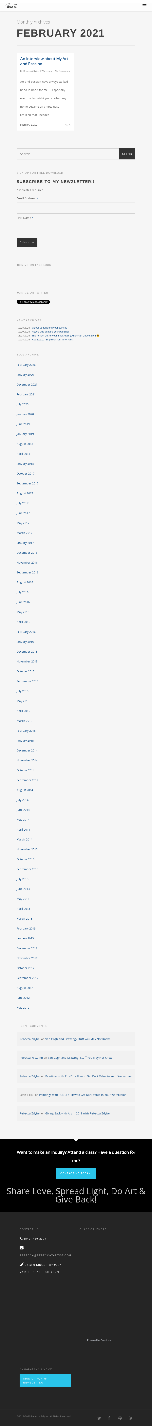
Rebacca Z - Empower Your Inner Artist (52, 339)
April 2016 (23, 622)
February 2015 (26, 730)
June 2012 (23, 998)
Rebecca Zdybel (31, 70)
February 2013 (26, 928)
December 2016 (27, 552)
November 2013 (27, 849)
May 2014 (23, 819)
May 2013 (23, 899)
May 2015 (23, 701)
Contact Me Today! (76, 1173)
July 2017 (22, 503)
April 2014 (23, 829)
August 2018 (25, 444)
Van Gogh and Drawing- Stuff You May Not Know (77, 1039)
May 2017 (23, 523)
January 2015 (25, 740)
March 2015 (24, 721)
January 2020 (25, 414)
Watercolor (47, 70)
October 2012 (25, 968)
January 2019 (25, 434)
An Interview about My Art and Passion (44, 61)
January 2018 (25, 463)
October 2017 (25, 473)
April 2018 (23, 454)
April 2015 (23, 711)
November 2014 (27, 760)
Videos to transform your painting (49, 327)
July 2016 (22, 592)
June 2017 (23, 513)
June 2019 (23, 424)
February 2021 (26, 394)
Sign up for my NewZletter (35, 1380)
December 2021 (27, 384)
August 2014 (25, 790)
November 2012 (27, 958)
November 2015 (27, 661)
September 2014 (27, 780)
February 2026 (26, 365)
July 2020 (22, 404)
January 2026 (25, 374)
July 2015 (22, 691)
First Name (25, 218)
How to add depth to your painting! (50, 331)
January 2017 (25, 543)
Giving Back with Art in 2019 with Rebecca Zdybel (77, 1113)
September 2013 (27, 869)
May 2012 (23, 1007)
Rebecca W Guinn (31, 1057)
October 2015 (25, 671)
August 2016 (25, 582)
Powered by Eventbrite (99, 1340)
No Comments (62, 70)
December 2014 (27, 750)
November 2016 (27, 562)
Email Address (27, 198)
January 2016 (25, 641)
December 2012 (27, 948)
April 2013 (23, 909)
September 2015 (27, 681)
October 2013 (25, 859)
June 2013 (23, 889)
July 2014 (22, 800)
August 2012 (25, 988)
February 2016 (26, 632)
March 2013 (24, 918)
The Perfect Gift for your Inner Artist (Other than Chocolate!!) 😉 (65, 335)
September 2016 (27, 572)
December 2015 (27, 651)
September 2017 (27, 483)
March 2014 (24, 839)
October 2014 (25, 770)
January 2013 (25, 938)
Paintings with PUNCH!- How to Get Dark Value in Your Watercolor (88, 1076)
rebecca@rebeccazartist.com (45, 1255)
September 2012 (27, 978)
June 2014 (23, 810)
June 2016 (23, 602)
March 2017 (24, 533)
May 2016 (23, 612)
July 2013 (22, 879)
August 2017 (25, 493)
